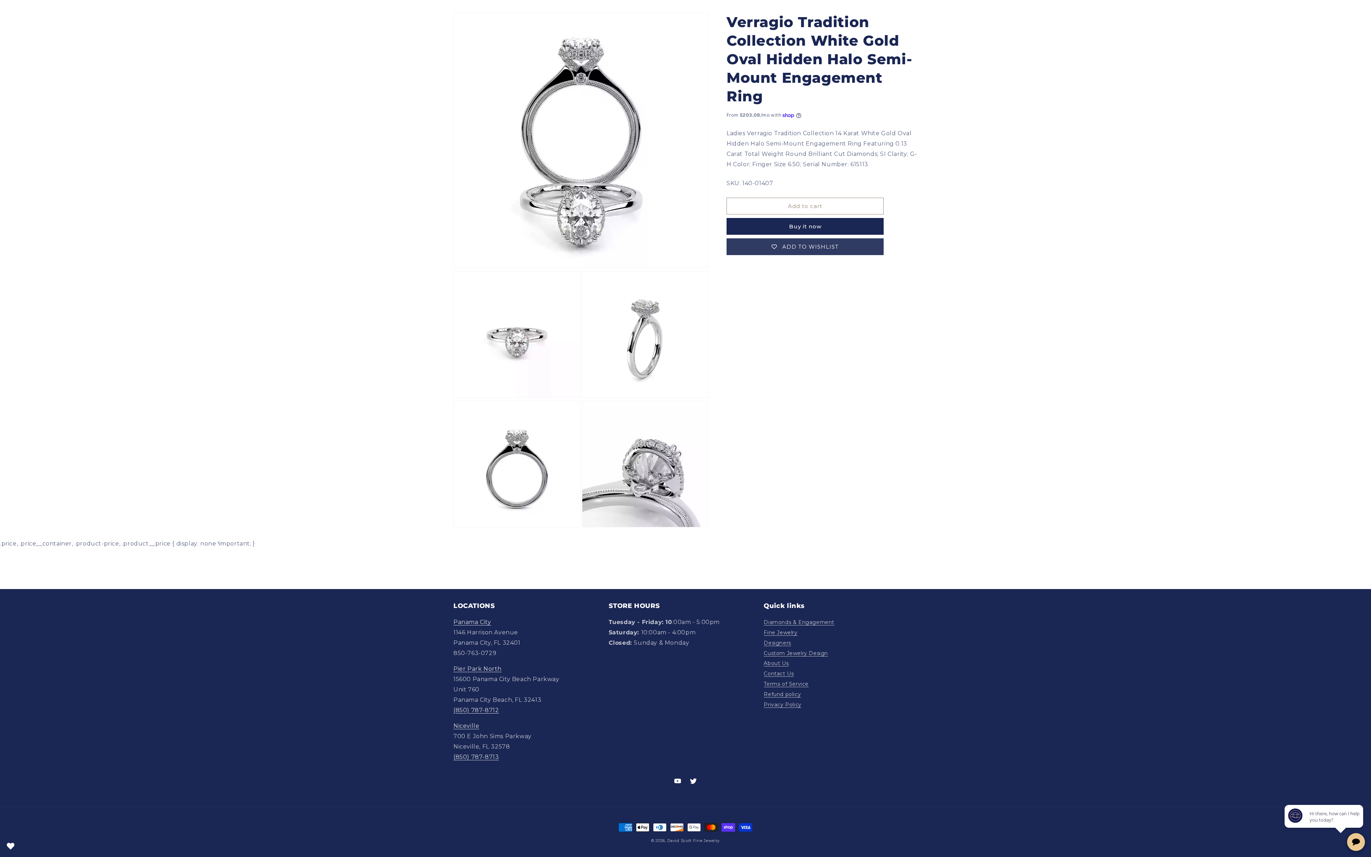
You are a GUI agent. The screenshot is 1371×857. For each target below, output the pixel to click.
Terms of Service (786, 684)
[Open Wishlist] (11, 846)
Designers (777, 643)
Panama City (472, 622)
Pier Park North (477, 668)
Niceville (466, 725)
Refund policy (782, 694)
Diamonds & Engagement (799, 622)
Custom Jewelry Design (796, 653)
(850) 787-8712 (476, 710)
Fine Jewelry (780, 632)
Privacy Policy (782, 704)
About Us (776, 663)
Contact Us (779, 673)
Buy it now (805, 226)
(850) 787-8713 (476, 757)
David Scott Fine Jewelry (693, 840)
